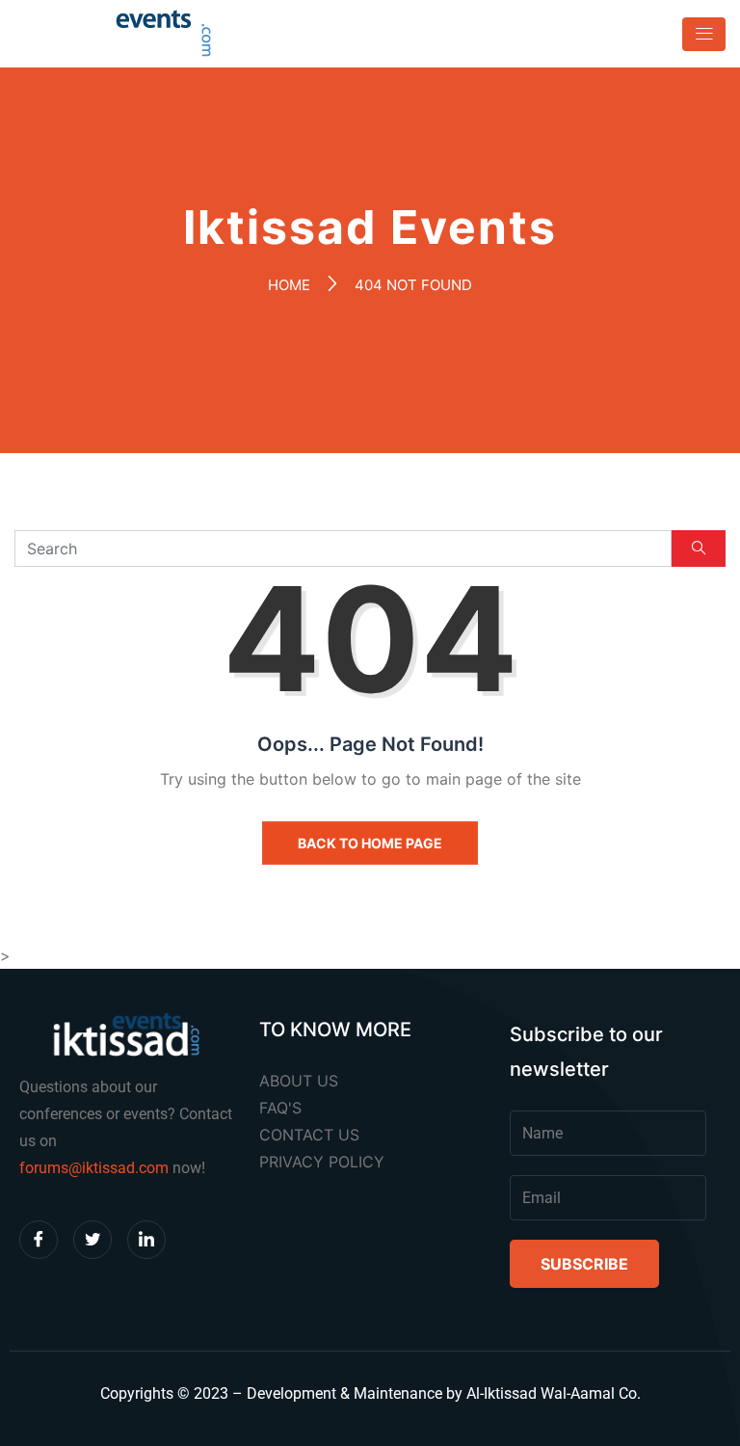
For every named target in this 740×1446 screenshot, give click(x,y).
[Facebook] (38, 1239)
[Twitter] (92, 1239)
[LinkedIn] (146, 1239)
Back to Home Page (370, 843)
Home (289, 285)
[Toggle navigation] (698, 34)
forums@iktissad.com (94, 1168)
